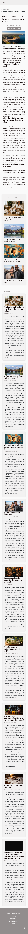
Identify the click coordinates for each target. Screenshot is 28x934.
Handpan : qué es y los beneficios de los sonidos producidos (13, 580)
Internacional (13, 921)
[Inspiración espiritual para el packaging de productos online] (14, 208)
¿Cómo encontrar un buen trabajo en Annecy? (12, 240)
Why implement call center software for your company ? (13, 260)
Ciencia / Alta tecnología (13, 914)
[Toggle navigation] (4, 2)
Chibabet (5, 86)
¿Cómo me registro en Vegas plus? (13, 281)
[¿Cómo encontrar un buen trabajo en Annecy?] (14, 231)
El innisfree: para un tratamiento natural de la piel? (13, 649)
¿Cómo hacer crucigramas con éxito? (13, 786)
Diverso (7, 9)
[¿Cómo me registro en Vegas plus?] (14, 272)
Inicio (2, 9)
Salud (13, 924)
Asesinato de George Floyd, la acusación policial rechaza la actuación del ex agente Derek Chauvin (14, 855)
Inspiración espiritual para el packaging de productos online (13, 218)
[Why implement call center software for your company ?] (14, 251)
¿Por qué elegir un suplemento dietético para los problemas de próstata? (14, 718)
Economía (13, 919)
